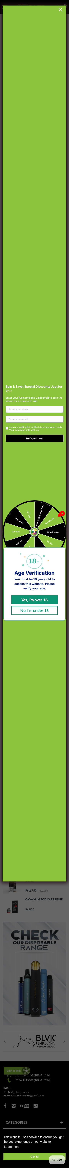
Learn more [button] (12, 1146)
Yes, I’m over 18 (34, 599)
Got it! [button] (34, 1156)
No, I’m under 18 (34, 610)
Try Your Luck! (34, 438)
